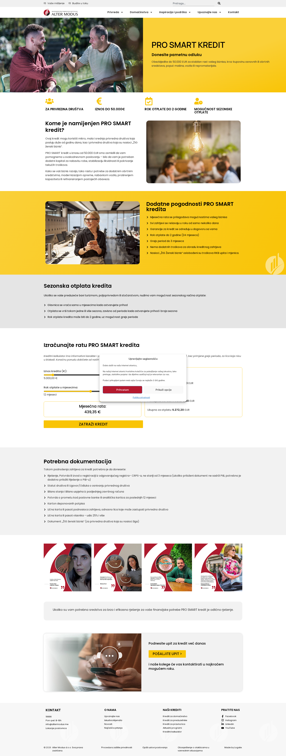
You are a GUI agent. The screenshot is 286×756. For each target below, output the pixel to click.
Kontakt (233, 12)
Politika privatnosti (141, 397)
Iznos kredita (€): (55, 371)
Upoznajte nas (207, 12)
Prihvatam (122, 389)
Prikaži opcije (164, 389)
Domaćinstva (139, 12)
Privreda (113, 12)
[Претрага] (219, 3)
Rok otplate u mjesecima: (61, 387)
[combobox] (194, 3)
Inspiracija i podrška (173, 12)
